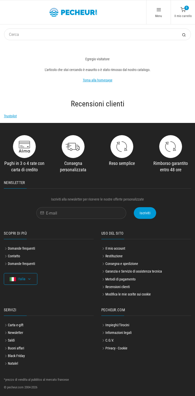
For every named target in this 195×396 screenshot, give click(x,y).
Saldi (11, 340)
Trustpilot (10, 116)
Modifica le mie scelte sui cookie (128, 294)
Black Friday (16, 356)
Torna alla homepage (97, 80)
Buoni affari (16, 348)
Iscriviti (145, 213)
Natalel (13, 363)
